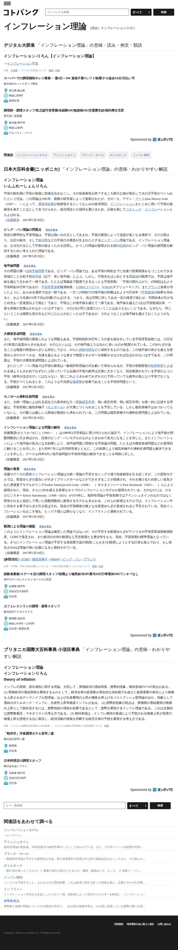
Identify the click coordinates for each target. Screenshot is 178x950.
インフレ (151, 209)
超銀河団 (85, 349)
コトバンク (21, 12)
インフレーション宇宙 (22, 63)
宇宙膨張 (147, 292)
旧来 (123, 245)
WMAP (107, 287)
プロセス (57, 313)
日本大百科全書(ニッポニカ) (32, 169)
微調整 (77, 382)
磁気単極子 (40, 559)
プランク (154, 287)
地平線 (36, 276)
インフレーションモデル (32, 155)
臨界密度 (157, 366)
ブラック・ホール (93, 155)
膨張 (54, 193)
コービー (91, 287)
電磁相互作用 (85, 402)
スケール (61, 344)
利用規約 (118, 924)
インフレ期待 (141, 155)
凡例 (57, 70)
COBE (80, 287)
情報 (51, 70)
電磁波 (133, 276)
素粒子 (49, 402)
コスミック (133, 209)
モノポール (55, 407)
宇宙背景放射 (50, 287)
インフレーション (122, 204)
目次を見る (52, 229)
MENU (7, 3)
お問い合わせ (164, 924)
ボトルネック (118, 155)
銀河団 (43, 240)
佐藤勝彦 (13, 220)
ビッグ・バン (110, 240)
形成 (129, 355)
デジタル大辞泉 (19, 45)
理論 (19, 199)
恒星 (13, 240)
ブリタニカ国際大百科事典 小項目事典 (42, 649)
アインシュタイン (64, 155)
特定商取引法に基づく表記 (140, 924)
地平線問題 (36, 271)
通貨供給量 (46, 204)
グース (140, 199)
